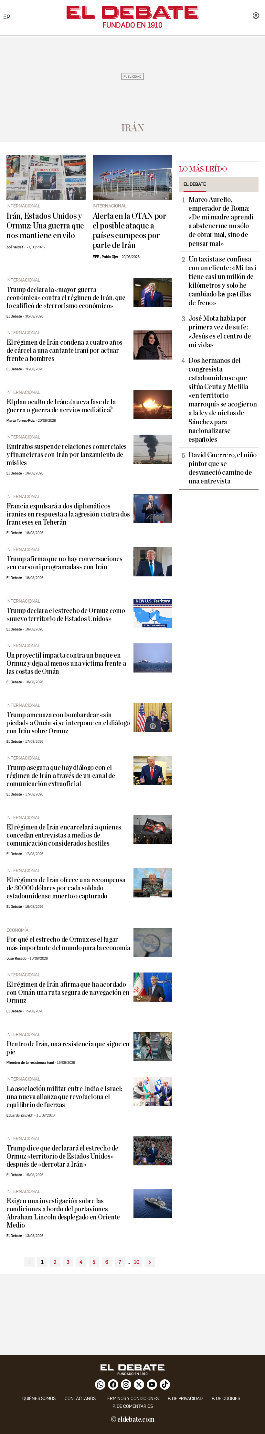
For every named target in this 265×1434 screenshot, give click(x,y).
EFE (96, 257)
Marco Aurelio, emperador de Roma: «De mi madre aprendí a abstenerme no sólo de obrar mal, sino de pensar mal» (220, 222)
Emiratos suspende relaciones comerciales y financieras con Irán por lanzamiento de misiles (66, 455)
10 (136, 1262)
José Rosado (16, 958)
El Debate (14, 316)
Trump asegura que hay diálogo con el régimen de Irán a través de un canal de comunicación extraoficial (60, 776)
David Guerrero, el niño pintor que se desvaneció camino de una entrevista (222, 468)
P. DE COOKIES (226, 1398)
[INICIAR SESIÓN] (256, 16)
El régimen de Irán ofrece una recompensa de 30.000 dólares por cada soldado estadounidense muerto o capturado (65, 888)
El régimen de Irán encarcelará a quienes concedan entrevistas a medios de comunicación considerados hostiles (63, 835)
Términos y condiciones (132, 1398)
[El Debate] (132, 12)
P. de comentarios (132, 1406)
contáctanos (80, 1398)
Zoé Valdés (14, 247)
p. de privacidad (185, 1398)
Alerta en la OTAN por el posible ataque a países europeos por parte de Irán (129, 231)
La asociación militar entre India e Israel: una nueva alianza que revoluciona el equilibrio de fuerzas (64, 1097)
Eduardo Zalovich (19, 1115)
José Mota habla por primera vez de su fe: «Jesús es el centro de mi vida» (219, 332)
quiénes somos (39, 1398)
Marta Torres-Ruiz (20, 420)
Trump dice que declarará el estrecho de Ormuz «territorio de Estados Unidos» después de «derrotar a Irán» (62, 1156)
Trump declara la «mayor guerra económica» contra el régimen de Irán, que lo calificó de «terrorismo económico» (65, 298)
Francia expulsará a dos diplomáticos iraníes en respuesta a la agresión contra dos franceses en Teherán (68, 514)
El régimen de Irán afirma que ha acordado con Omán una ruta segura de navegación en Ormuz (68, 993)
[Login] (256, 16)
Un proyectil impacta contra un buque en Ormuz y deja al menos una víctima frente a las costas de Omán (66, 663)
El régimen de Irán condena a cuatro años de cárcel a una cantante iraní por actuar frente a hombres (64, 350)
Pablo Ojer (110, 257)
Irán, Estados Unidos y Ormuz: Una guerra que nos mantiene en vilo (45, 226)
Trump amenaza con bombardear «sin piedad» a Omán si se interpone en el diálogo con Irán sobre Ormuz (68, 723)
